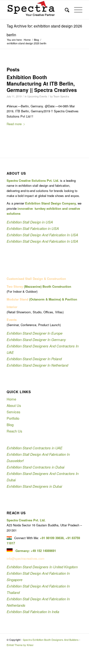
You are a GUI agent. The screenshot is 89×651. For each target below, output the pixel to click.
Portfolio (13, 418)
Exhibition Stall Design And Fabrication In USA (42, 234)
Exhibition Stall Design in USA (30, 221)
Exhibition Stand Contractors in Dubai (35, 466)
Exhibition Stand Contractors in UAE (34, 447)
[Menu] (75, 9)
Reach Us (14, 430)
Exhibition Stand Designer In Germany (36, 339)
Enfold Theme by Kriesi (20, 645)
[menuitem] (64, 9)
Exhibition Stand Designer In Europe (34, 333)
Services (13, 411)
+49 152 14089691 (43, 550)
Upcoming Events (37, 96)
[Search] (64, 9)
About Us (14, 405)
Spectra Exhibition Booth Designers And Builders (51, 640)
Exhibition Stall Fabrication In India (33, 611)
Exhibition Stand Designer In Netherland (37, 365)
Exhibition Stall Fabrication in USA (33, 228)
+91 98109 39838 (52, 538)
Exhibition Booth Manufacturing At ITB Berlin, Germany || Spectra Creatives (42, 83)
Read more (14, 124)
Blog (10, 424)
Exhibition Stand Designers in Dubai (34, 486)
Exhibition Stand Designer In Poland (34, 358)
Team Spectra (61, 96)
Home (11, 398)
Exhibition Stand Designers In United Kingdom (42, 566)
